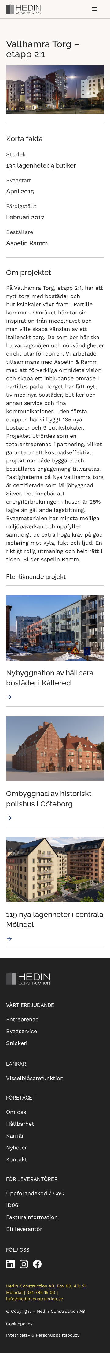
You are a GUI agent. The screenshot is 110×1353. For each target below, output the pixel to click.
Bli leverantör (24, 1229)
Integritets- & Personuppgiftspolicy (42, 1335)
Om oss (16, 1112)
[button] (95, 9)
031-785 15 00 (41, 1292)
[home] (24, 9)
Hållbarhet (20, 1124)
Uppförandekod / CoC (35, 1193)
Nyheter (16, 1147)
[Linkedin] (10, 1264)
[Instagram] (24, 1264)
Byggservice (21, 1031)
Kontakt (16, 1159)
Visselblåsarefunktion (35, 1078)
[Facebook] (37, 1264)
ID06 (12, 1205)
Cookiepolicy (19, 1323)
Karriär (15, 1135)
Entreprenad (22, 1019)
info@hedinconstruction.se (34, 1298)
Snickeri (17, 1043)
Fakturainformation (32, 1217)
